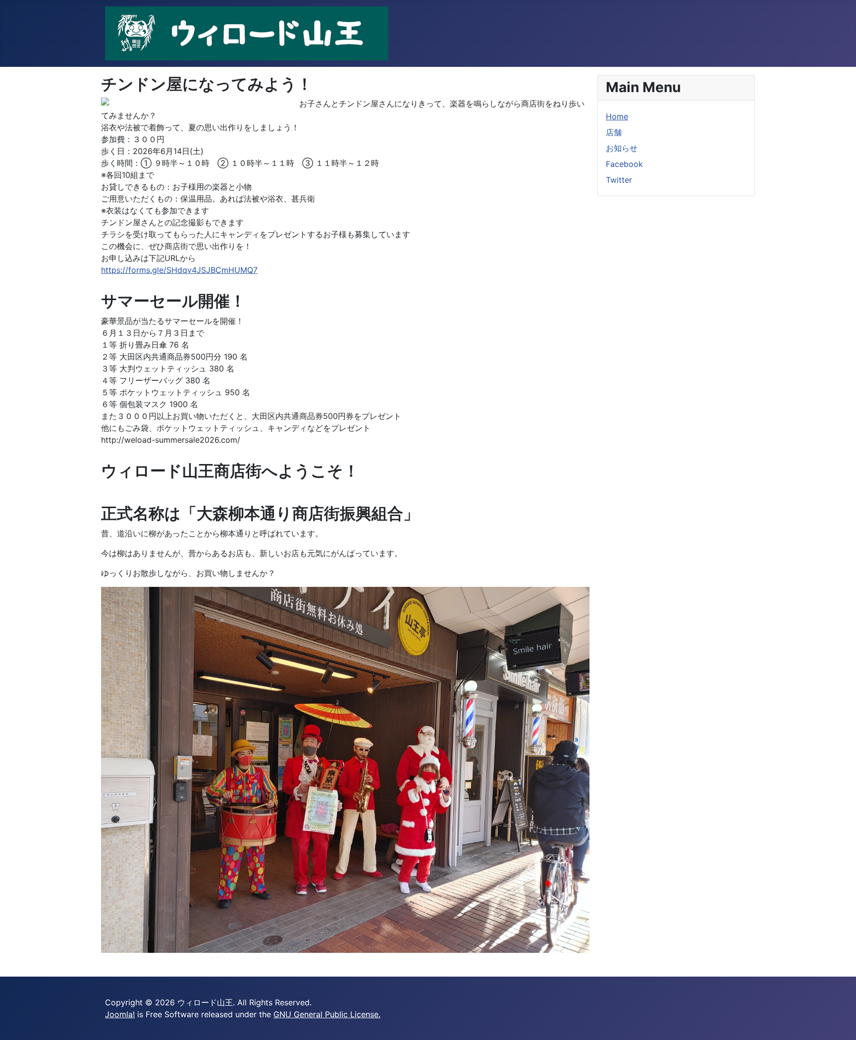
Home (617, 116)
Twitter (619, 180)
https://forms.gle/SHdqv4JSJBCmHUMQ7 (179, 270)
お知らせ (622, 148)
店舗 (614, 132)
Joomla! (120, 1014)
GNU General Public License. (326, 1014)
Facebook (624, 164)
